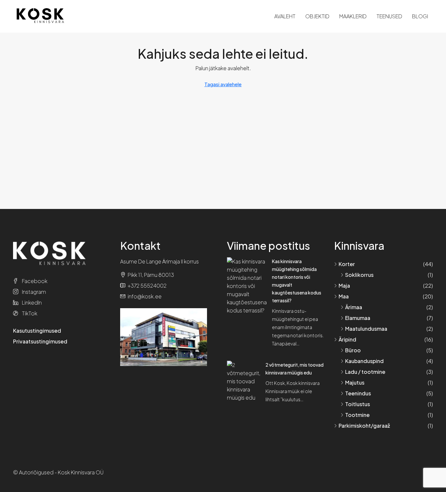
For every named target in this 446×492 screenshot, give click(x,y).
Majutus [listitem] (354, 382)
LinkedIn (31, 302)
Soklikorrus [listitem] (359, 274)
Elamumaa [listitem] (357, 317)
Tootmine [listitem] (357, 414)
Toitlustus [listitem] (357, 404)
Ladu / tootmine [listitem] (365, 371)
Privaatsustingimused (40, 341)
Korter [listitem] (347, 264)
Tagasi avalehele (223, 84)
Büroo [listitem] (353, 350)
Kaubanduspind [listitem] (364, 360)
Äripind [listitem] (347, 339)
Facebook (34, 281)
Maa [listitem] (344, 296)
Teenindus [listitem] (358, 393)
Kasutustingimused (37, 330)
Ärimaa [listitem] (353, 307)
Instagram (33, 291)
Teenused (389, 16)
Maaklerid (353, 16)
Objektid (317, 16)
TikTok (29, 313)
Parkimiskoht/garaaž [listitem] (364, 425)
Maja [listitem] (344, 285)
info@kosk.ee (145, 296)
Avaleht (284, 16)
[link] (247, 285)
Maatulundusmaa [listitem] (366, 328)
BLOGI (420, 16)
